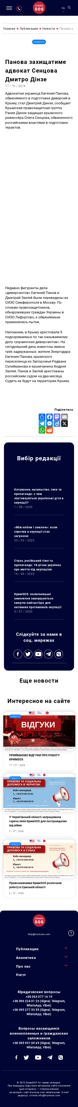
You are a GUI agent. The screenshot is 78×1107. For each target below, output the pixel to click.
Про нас (23, 966)
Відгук (21, 974)
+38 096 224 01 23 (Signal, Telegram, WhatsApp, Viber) (39, 1003)
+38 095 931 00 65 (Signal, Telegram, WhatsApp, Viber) (39, 1045)
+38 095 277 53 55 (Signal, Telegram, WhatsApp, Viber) (39, 1012)
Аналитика (26, 958)
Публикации (27, 949)
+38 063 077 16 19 (39, 996)
